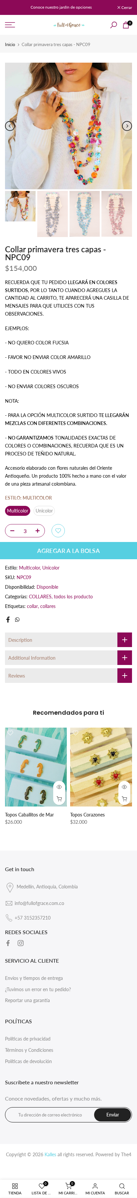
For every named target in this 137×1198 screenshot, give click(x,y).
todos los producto (73, 596)
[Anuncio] (61, 7)
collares (48, 606)
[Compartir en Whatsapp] (17, 620)
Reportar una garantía (27, 1000)
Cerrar (126, 8)
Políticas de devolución (28, 1061)
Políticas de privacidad (28, 1039)
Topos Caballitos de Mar (29, 814)
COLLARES (40, 596)
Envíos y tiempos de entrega (34, 978)
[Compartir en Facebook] (8, 620)
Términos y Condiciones (29, 1050)
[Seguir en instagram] (21, 943)
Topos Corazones (87, 814)
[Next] (127, 126)
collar (32, 606)
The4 (126, 1154)
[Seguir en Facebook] (8, 943)
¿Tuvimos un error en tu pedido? (38, 989)
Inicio (10, 44)
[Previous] (10, 126)
